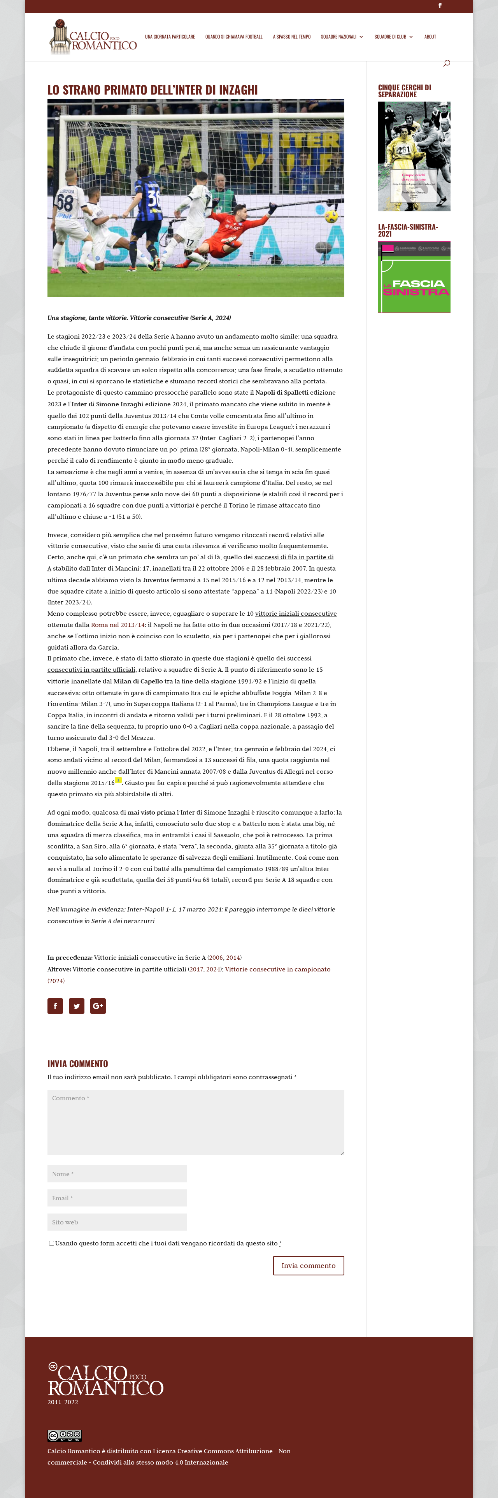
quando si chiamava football (234, 37)
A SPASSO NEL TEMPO (291, 37)
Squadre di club (390, 37)
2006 (216, 957)
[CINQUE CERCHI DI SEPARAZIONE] (414, 156)
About (430, 37)
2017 (196, 969)
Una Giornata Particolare (170, 37)
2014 (233, 957)
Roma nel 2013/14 (118, 625)
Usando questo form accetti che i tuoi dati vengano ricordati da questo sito (168, 1243)
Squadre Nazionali (338, 37)
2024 (213, 969)
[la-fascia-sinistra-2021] (414, 311)
